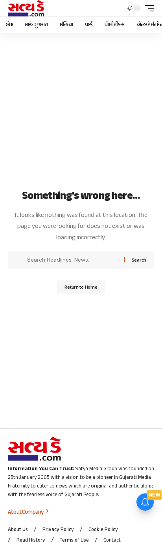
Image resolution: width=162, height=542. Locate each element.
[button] (113, 8)
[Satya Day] (26, 8)
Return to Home (80, 287)
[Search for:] (72, 260)
